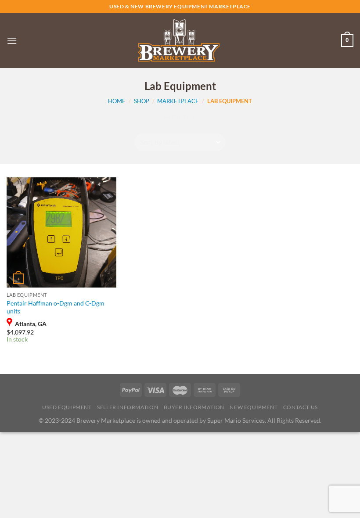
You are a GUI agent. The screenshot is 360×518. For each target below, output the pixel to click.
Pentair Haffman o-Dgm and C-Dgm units (55, 307)
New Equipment (253, 407)
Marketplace (178, 100)
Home (117, 100)
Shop (141, 100)
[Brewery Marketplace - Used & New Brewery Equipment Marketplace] (179, 40)
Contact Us (300, 407)
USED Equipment (67, 407)
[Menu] (12, 40)
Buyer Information (194, 407)
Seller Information (127, 407)
